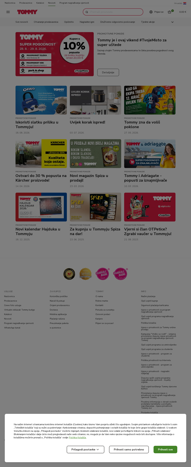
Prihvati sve (165, 449)
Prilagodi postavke (83, 449)
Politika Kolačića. (77, 437)
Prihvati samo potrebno (129, 449)
